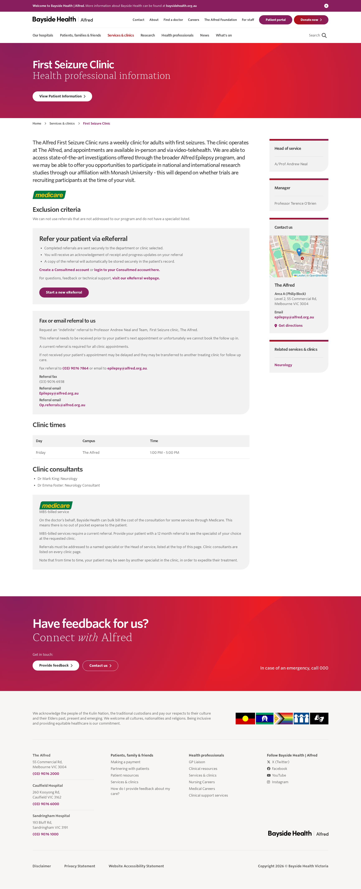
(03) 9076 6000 (46, 804)
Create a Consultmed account (64, 270)
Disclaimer (42, 866)
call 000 (319, 668)
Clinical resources (203, 769)
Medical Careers (202, 789)
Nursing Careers (202, 782)
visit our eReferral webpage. (136, 278)
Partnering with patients (130, 769)
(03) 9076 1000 (45, 834)
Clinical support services (208, 795)
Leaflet (301, 275)
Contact (138, 19)
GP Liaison (197, 762)
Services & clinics (62, 123)
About (154, 19)
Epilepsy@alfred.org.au (59, 393)
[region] (141, 447)
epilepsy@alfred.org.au (127, 368)
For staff (248, 19)
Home (37, 123)
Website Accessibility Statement (136, 866)
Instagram (280, 782)
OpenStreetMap (318, 275)
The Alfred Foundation (220, 19)
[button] (299, 252)
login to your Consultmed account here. (127, 270)
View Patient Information (60, 96)
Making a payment (125, 762)
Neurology (283, 365)
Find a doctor (173, 19)
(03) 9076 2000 (46, 774)
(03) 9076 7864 (75, 368)
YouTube (279, 775)
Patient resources (125, 775)
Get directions (291, 326)
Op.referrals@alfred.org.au (62, 405)
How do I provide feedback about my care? (140, 791)
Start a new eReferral (64, 292)
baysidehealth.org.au (181, 6)
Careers (193, 19)
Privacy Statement (79, 866)
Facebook (279, 769)
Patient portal (276, 19)
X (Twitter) (280, 762)
